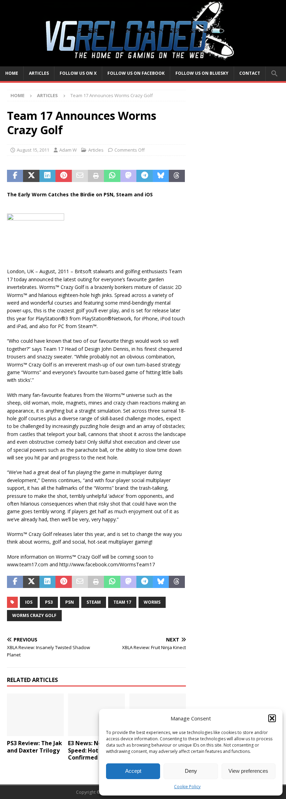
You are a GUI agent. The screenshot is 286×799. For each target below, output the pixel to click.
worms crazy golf (34, 615)
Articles (39, 73)
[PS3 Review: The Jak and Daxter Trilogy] (35, 714)
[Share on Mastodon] (128, 176)
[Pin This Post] (63, 176)
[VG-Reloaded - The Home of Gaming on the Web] (143, 62)
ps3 (49, 602)
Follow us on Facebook (136, 73)
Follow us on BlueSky (201, 73)
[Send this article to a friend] (80, 176)
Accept (133, 771)
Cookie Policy (187, 787)
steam (93, 602)
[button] (272, 718)
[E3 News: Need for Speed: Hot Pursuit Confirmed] (96, 714)
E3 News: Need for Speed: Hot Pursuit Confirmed (94, 750)
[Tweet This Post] (31, 176)
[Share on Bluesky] (161, 176)
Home (11, 73)
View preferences (248, 771)
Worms (152, 602)
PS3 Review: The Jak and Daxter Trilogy (34, 746)
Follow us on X (78, 73)
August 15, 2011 (33, 150)
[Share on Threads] (177, 176)
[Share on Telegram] (144, 176)
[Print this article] (96, 176)
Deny (191, 771)
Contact (249, 73)
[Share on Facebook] (15, 176)
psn (69, 602)
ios (28, 602)
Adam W (68, 150)
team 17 (122, 602)
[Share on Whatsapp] (112, 176)
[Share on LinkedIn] (47, 176)
